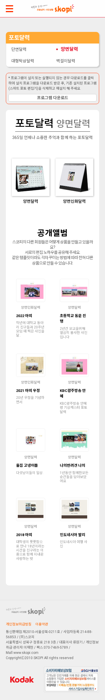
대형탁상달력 (22, 61)
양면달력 (69, 49)
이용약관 (41, 624)
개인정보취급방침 (19, 624)
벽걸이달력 (65, 61)
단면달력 (19, 49)
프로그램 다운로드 (52, 97)
